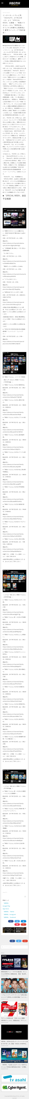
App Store (6, 909)
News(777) (5, 892)
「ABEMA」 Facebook (9, 917)
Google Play (6, 906)
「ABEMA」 (6, 903)
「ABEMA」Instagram (9, 914)
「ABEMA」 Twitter (8, 911)
